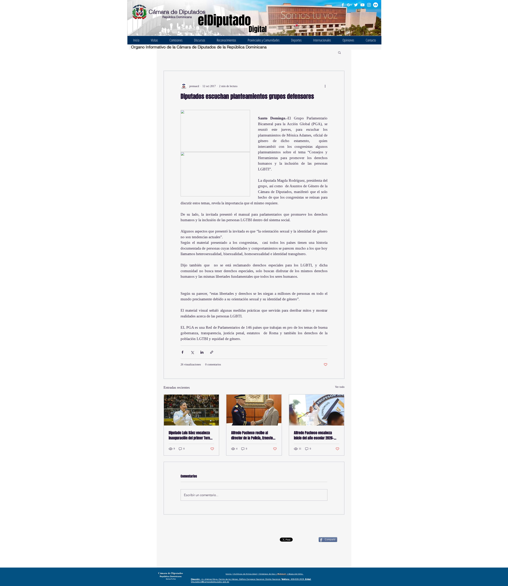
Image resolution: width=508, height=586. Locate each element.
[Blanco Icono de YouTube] (362, 4)
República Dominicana (177, 17)
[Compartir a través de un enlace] (212, 352)
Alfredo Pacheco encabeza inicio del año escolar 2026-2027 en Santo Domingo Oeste (315, 435)
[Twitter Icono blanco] (355, 4)
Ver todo (339, 386)
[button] (339, 52)
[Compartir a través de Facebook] (182, 352)
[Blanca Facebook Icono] (342, 4)
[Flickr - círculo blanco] (375, 4)
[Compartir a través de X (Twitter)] (192, 352)
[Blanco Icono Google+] (349, 4)
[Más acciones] (325, 86)
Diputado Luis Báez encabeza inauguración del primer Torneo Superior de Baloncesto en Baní (191, 435)
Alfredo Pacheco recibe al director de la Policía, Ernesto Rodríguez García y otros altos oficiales (252, 435)
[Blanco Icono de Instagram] (369, 4)
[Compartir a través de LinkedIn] (202, 352)
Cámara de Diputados (177, 11)
